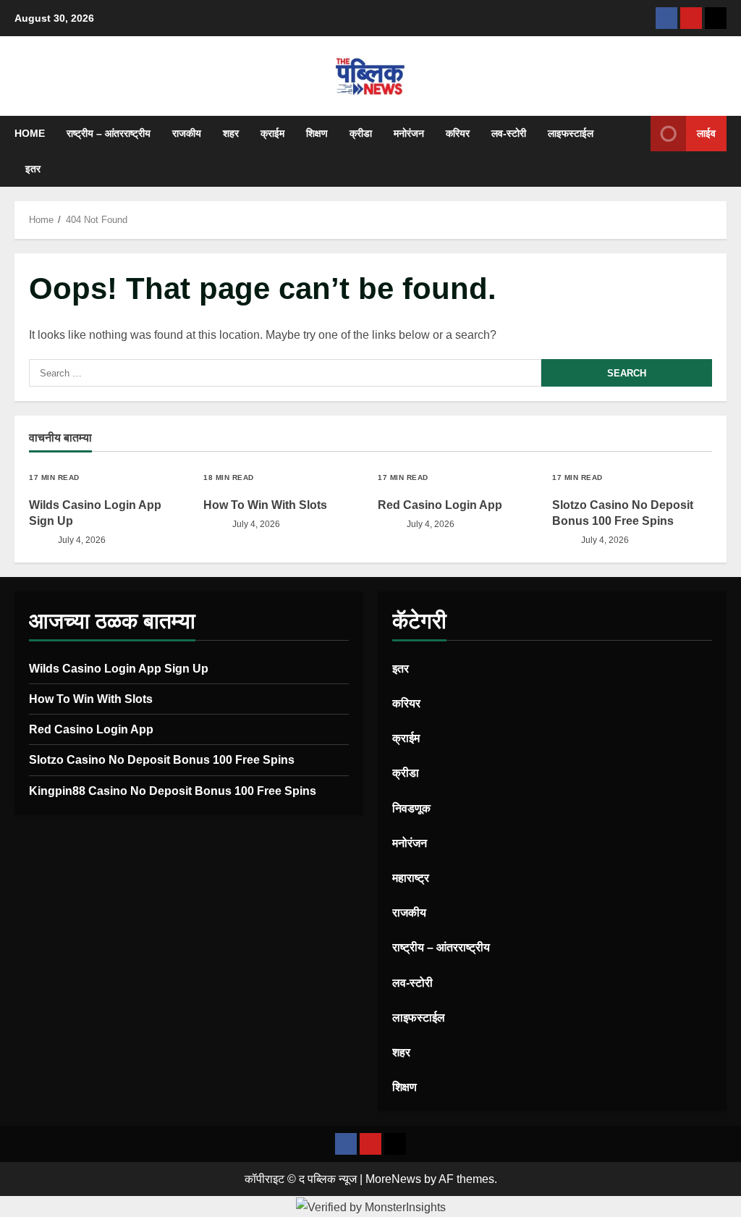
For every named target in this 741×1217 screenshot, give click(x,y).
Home (29, 133)
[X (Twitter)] (716, 18)
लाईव (706, 133)
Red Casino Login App (440, 505)
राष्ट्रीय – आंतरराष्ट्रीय (109, 133)
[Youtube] (691, 18)
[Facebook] (666, 18)
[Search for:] (285, 373)
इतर (33, 168)
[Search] (635, 151)
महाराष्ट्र (410, 878)
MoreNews (393, 1179)
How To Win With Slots (265, 505)
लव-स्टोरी (508, 133)
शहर (231, 133)
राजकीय (186, 133)
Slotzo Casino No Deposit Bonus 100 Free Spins (162, 760)
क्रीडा (361, 133)
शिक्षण (317, 133)
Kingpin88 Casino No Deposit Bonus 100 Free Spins (172, 791)
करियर (458, 133)
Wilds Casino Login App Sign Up (118, 668)
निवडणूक (411, 808)
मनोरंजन (409, 133)
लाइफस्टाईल (570, 133)
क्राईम (272, 133)
